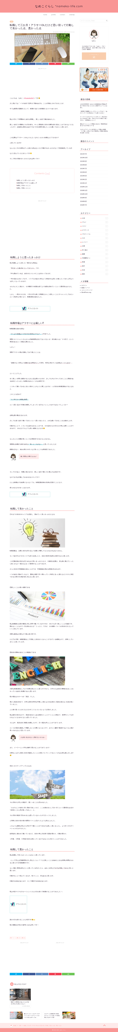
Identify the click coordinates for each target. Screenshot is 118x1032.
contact (62, 14)
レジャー (94, 242)
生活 (94, 270)
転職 (24, 937)
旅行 (94, 266)
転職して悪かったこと (24, 188)
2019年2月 (83, 179)
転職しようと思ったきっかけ (26, 180)
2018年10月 (84, 194)
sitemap (72, 14)
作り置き (94, 250)
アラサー (13, 937)
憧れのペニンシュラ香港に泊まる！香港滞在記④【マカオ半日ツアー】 (93, 124)
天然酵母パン (94, 258)
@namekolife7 (29, 98)
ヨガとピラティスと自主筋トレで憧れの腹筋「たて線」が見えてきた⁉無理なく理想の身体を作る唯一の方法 (94, 131)
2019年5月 (83, 176)
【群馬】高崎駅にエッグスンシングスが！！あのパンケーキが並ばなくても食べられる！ (93, 112)
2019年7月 (83, 168)
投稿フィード (85, 287)
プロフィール (94, 234)
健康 (94, 254)
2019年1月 (83, 183)
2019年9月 (83, 161)
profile (53, 14)
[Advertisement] (42, 82)
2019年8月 (83, 165)
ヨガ (94, 238)
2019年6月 (83, 172)
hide (47, 173)
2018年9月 (83, 197)
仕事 (12, 21)
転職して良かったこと (24, 185)
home (45, 14)
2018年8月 (83, 201)
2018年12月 (84, 186)
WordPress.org (86, 292)
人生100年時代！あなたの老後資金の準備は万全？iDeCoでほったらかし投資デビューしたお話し (93, 105)
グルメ (94, 222)
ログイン (84, 285)
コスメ (94, 226)
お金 (94, 218)
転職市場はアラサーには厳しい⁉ (27, 183)
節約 (94, 274)
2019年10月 (84, 157)
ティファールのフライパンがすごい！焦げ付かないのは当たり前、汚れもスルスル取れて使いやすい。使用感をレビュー (93, 118)
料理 (94, 262)
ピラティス (94, 230)
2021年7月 (83, 154)
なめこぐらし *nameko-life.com (59, 6)
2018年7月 (83, 205)
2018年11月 (83, 190)
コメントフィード (87, 290)
